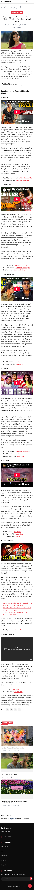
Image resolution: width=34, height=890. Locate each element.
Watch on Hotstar (20, 270)
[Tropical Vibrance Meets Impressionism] (17, 736)
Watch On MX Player (23, 180)
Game (3, 851)
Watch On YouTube (25, 178)
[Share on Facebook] (11, 709)
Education (4, 855)
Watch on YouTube (20, 265)
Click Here (18, 362)
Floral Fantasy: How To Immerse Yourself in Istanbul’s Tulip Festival (14, 802)
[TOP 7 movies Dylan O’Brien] (17, 762)
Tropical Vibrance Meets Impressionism (13, 748)
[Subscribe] (31, 878)
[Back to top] (30, 886)
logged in (13, 818)
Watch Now (19, 534)
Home (2, 6)
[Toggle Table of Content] (19, 84)
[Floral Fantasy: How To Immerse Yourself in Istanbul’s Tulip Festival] (17, 789)
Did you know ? (5, 846)
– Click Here (18, 692)
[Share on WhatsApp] (19, 709)
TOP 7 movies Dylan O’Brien (10, 775)
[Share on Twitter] (7, 709)
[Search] (27, 1)
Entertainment (10, 6)
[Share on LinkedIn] (15, 709)
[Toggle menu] (31, 1)
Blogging (3, 860)
